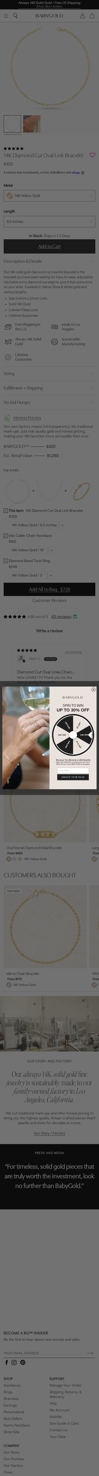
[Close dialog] (93, 690)
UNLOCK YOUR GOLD (73, 777)
